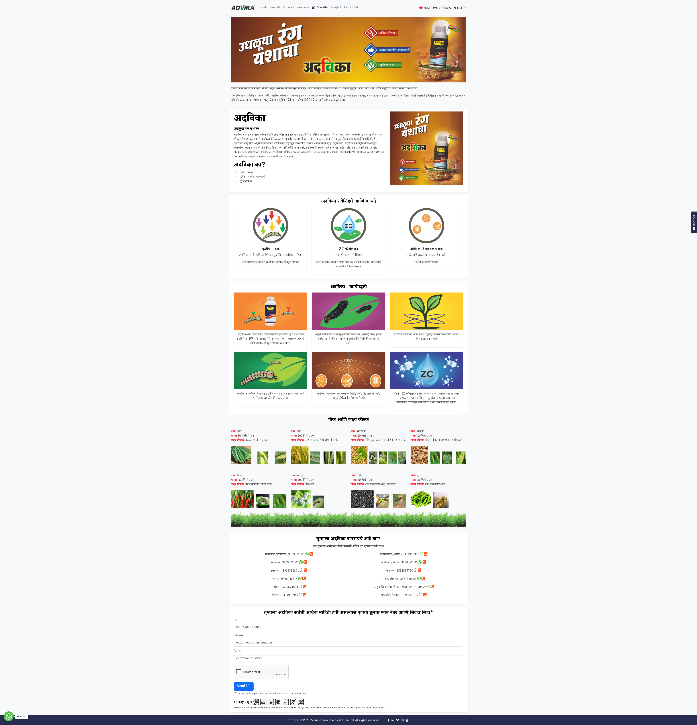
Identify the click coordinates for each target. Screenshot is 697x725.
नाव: (236, 620)
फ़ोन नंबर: (239, 636)
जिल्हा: (237, 651)
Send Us (243, 686)
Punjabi (336, 7)
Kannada (303, 7)
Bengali (275, 7)
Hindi (263, 7)
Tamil (347, 7)
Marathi (320, 7)
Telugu (358, 7)
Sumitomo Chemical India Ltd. (333, 720)
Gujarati (288, 7)
